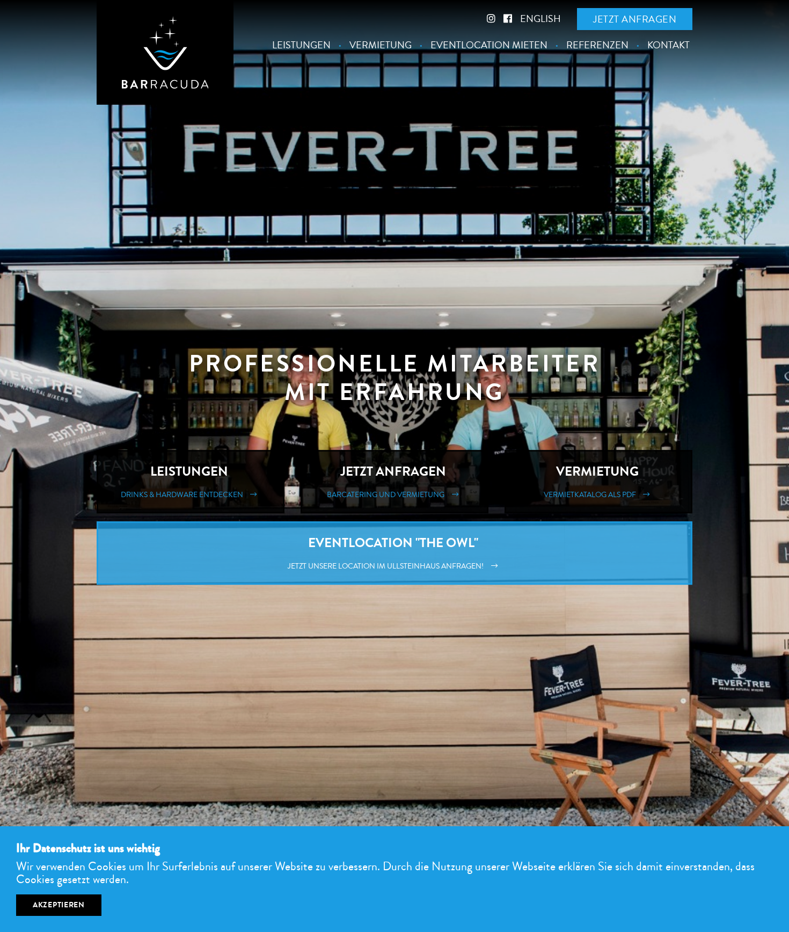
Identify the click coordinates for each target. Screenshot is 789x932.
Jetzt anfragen (634, 19)
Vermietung (380, 45)
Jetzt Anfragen (388, 481)
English (540, 19)
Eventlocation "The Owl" (387, 553)
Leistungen (301, 45)
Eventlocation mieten (488, 45)
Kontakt (668, 45)
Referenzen (597, 45)
